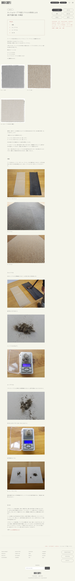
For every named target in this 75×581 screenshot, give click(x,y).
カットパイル (15, 27)
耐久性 (57, 17)
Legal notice (40, 575)
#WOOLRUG (70, 21)
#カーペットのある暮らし (62, 24)
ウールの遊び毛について (15, 529)
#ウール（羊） (54, 24)
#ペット (60, 26)
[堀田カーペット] (6, 2)
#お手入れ (58, 23)
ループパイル (15, 30)
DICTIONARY (51, 546)
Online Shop (63, 2)
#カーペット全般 (69, 24)
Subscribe (47, 568)
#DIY (59, 21)
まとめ (13, 32)
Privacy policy (34, 575)
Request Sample (55, 2)
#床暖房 (53, 28)
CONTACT (67, 560)
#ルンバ (64, 26)
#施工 (60, 28)
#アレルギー (69, 23)
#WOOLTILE (54, 23)
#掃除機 (57, 28)
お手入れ (68, 10)
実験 (13, 24)
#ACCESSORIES (54, 21)
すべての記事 (57, 10)
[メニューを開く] (73, 2)
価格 (57, 13)
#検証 (63, 28)
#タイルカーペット (55, 26)
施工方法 (68, 13)
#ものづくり (63, 23)
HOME (46, 546)
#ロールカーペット (69, 26)
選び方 (68, 17)
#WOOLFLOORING (64, 21)
